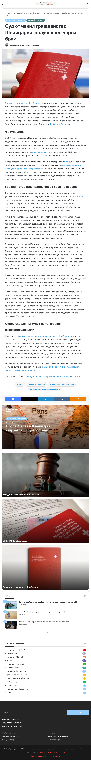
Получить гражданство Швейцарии (22, 103)
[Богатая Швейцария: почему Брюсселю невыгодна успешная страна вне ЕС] (11, 605)
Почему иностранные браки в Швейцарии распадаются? (52, 376)
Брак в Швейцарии (37, 384)
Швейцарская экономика (11, 733)
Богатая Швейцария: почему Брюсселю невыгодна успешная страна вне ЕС (48, 602)
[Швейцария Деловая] (45, 3)
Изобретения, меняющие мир (17, 682)
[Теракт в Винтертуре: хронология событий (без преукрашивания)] (11, 625)
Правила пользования (44, 752)
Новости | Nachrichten (36, 20)
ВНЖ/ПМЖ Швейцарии (10, 719)
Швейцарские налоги (10, 736)
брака (67, 162)
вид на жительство (40, 152)
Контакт (34, 756)
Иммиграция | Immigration (32, 13)
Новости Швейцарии (14, 13)
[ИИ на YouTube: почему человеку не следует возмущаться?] (11, 615)
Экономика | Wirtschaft (14, 657)
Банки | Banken (12, 653)
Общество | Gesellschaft (15, 664)
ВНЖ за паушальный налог (12, 726)
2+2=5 (8, 693)
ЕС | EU (9, 660)
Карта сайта (56, 756)
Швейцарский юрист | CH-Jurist (18, 678)
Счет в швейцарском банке (57, 736)
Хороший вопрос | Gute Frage (17, 689)
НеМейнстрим (11, 685)
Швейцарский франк (54, 740)
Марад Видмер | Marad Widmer (19, 45)
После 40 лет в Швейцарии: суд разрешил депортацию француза (29, 430)
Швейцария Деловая (59, 124)
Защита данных (59, 752)
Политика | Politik (12, 668)
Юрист (47, 756)
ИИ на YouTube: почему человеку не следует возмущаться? (42, 612)
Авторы (41, 756)
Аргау (20, 384)
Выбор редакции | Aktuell (15, 650)
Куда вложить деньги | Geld (16, 675)
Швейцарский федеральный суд (45, 389)
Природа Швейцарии (9, 740)
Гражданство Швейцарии (62, 384)
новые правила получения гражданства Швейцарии (44, 336)
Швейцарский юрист (55, 733)
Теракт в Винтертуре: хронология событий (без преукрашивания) (44, 622)
